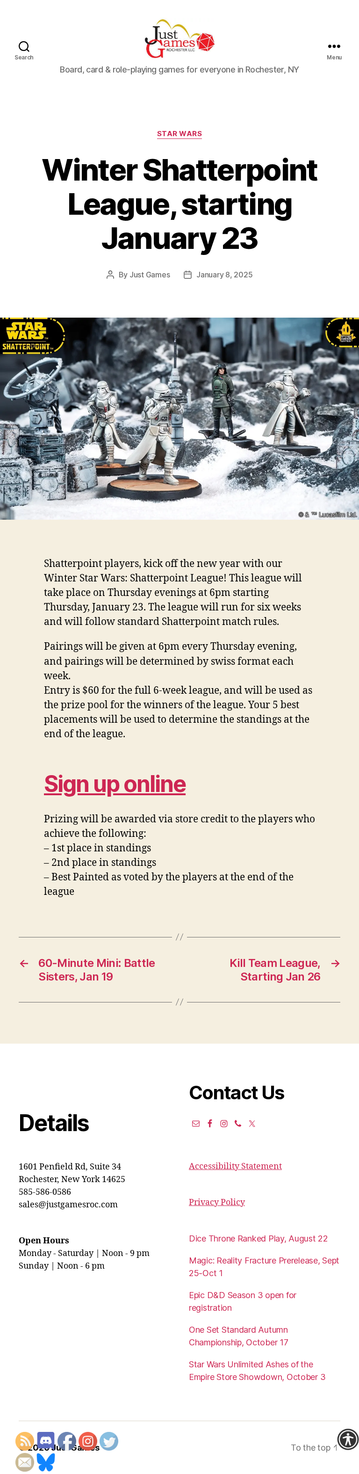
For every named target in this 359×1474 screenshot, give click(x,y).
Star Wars (179, 134)
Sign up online (115, 784)
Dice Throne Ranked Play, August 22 (258, 1238)
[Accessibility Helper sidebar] (348, 1439)
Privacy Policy (217, 1202)
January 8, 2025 (224, 274)
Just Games (149, 274)
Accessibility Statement (235, 1166)
